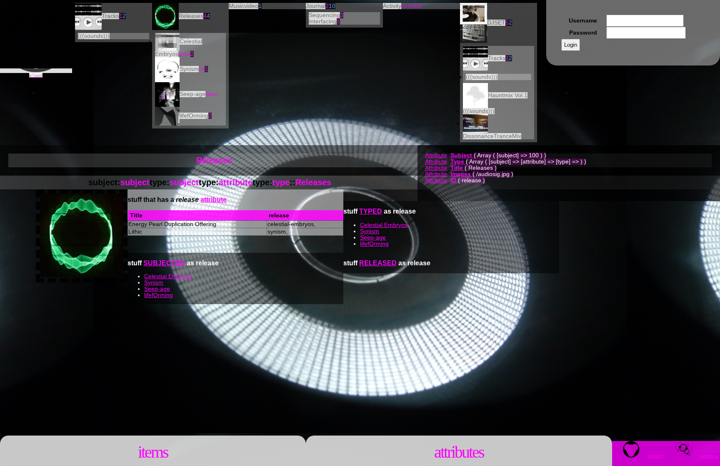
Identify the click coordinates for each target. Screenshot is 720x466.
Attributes (459, 452)
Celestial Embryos (384, 225)
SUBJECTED (164, 263)
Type (458, 162)
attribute (235, 182)
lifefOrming (374, 244)
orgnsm (655, 455)
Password (583, 33)
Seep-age (373, 237)
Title (457, 168)
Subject (462, 155)
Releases (313, 182)
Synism (369, 231)
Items (153, 452)
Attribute (436, 155)
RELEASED (378, 263)
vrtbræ (709, 455)
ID (454, 180)
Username (583, 21)
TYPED (370, 211)
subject (135, 182)
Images (461, 174)
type (281, 182)
